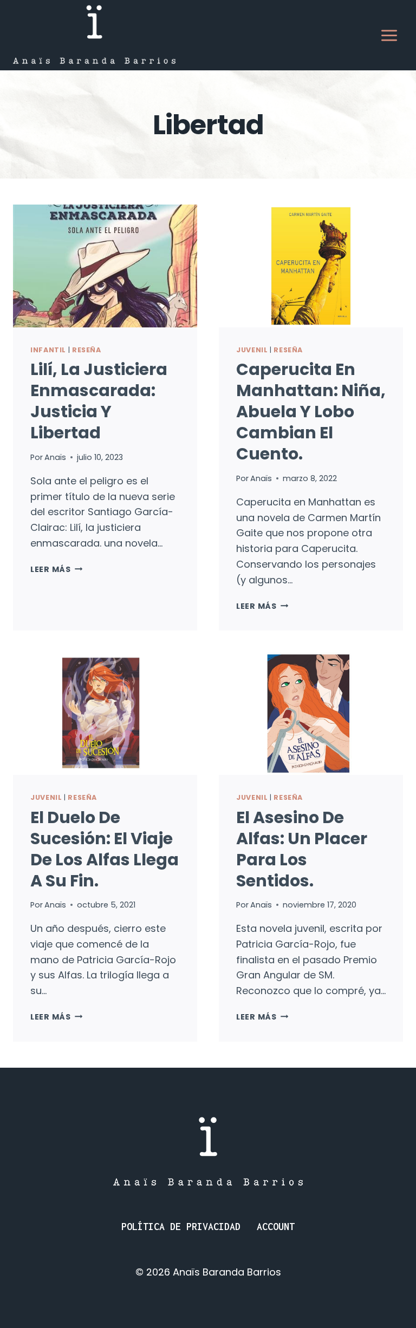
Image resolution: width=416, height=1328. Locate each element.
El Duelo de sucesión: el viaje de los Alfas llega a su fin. (104, 849)
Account (276, 1226)
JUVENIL (252, 349)
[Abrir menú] (389, 35)
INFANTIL (48, 349)
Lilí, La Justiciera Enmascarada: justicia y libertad (98, 401)
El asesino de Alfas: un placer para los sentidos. (301, 849)
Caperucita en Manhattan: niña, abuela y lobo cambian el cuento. (311, 411)
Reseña (86, 349)
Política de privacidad (180, 1226)
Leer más (56, 569)
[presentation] (105, 266)
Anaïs (55, 457)
